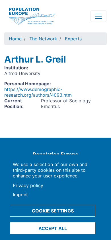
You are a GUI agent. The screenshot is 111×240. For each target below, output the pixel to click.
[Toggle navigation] (98, 16)
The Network (43, 39)
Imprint (20, 194)
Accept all (52, 228)
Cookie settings (53, 211)
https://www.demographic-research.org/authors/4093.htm (38, 92)
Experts (73, 39)
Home (15, 39)
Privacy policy (28, 185)
